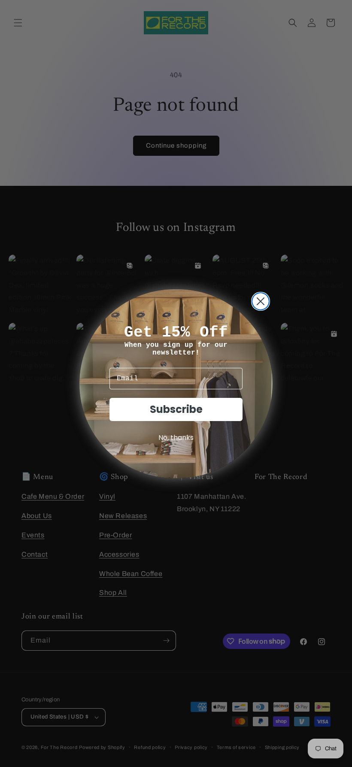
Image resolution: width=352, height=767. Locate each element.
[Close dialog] (260, 301)
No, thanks (176, 438)
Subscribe (176, 409)
